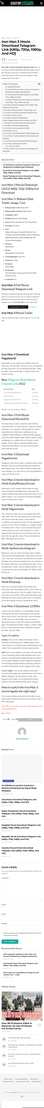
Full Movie (23, 307)
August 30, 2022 (7, 805)
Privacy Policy (8, 1079)
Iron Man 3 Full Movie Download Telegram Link (20, 113)
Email (4, 914)
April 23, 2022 (8, 968)
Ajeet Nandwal (12, 60)
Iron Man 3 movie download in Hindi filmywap (21, 141)
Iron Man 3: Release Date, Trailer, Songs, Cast (20, 110)
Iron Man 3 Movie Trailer (13, 115)
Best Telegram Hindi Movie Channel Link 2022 (20, 120)
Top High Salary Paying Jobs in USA (21, 1063)
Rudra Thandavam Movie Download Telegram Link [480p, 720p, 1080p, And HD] (20, 813)
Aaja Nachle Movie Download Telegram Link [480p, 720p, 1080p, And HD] (20, 964)
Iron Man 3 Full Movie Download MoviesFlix (19, 123)
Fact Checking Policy (21, 1079)
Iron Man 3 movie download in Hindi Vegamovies (22, 133)
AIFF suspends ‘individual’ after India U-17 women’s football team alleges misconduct (20, 955)
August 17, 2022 (8, 977)
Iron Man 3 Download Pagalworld (16, 118)
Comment (6, 878)
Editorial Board (36, 1081)
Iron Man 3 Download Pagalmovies (16, 125)
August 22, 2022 (8, 959)
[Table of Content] (39, 83)
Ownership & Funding (22, 1081)
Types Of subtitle (14, 146)
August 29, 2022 (7, 830)
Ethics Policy (34, 1079)
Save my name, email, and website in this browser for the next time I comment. (22, 934)
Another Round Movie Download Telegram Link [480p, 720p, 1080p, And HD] (20, 850)
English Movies (16, 38)
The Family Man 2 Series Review (19, 1038)
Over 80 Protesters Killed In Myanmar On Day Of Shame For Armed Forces (17, 1026)
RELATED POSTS (14, 87)
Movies (9, 38)
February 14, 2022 (26, 60)
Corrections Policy (8, 1081)
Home (3, 38)
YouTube (34, 318)
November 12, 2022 (8, 794)
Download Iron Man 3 (18, 307)
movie (23, 611)
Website (4, 923)
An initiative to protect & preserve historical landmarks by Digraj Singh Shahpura (19, 788)
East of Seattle (13, 1092)
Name (4, 905)
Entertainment (8, 781)
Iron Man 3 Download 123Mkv (16, 144)
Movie (8, 713)
